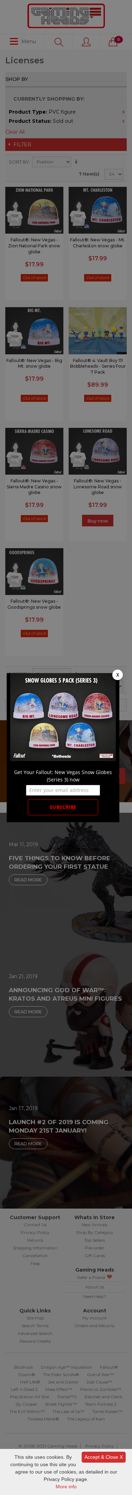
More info (66, 1486)
